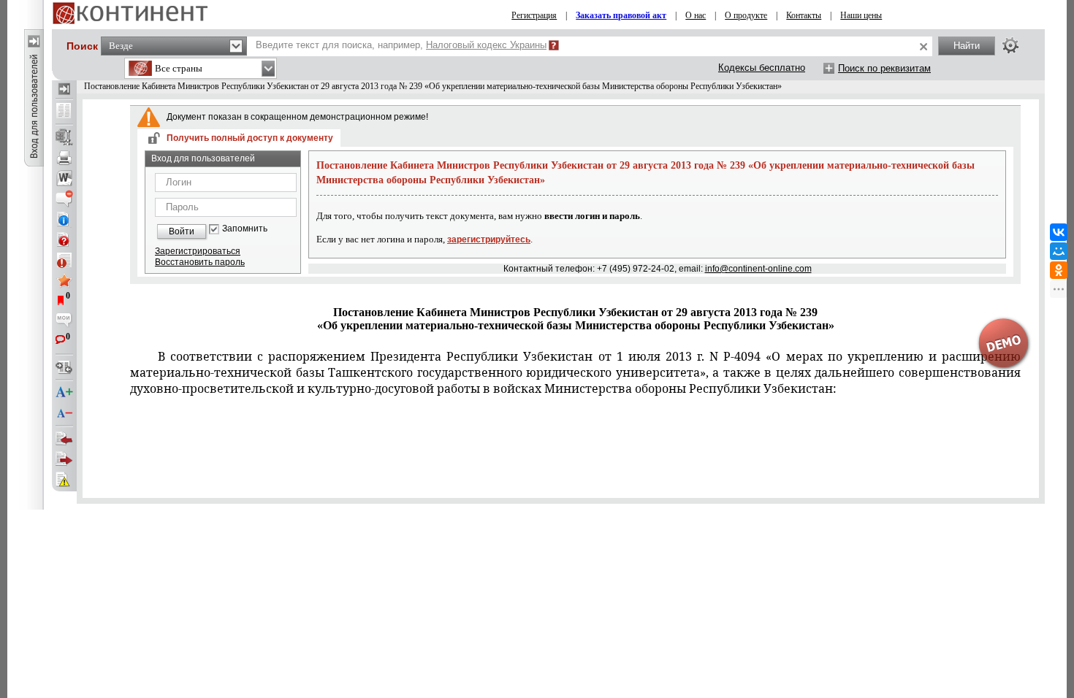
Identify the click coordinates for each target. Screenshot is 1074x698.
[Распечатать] (64, 157)
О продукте (746, 15)
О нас (695, 15)
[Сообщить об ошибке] (64, 479)
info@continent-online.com (758, 269)
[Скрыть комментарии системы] (64, 198)
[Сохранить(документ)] (64, 137)
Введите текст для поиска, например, (401, 44)
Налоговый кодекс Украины (486, 44)
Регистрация (534, 15)
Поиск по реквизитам (884, 68)
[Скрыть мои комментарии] (64, 321)
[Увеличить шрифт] (64, 393)
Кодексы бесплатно (761, 67)
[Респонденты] (64, 459)
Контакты (803, 15)
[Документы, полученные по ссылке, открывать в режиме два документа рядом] (64, 111)
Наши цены (861, 15)
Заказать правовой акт (621, 15)
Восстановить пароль (200, 262)
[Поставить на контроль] (64, 260)
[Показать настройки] (1010, 45)
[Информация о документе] (64, 219)
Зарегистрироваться (197, 251)
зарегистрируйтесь (488, 239)
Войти (181, 231)
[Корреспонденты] (64, 439)
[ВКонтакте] (1058, 232)
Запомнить (244, 229)
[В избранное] (64, 280)
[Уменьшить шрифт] (64, 413)
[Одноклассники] (1058, 270)
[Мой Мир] (1058, 251)
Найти (966, 45)
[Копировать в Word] (64, 178)
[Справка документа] (64, 239)
